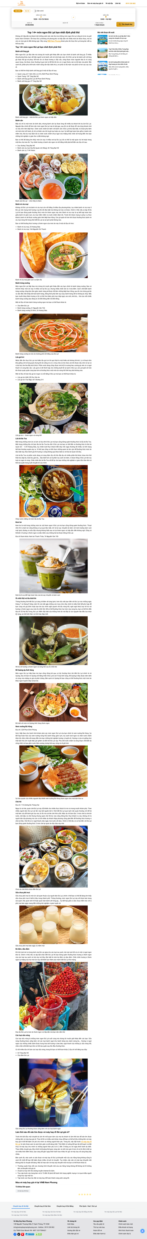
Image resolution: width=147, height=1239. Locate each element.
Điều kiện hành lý (99, 1234)
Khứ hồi (27, 11)
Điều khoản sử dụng (125, 1227)
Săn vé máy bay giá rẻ (95, 3)
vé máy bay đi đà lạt (23, 1191)
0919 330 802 (131, 3)
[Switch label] (34, 11)
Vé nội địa (109, 3)
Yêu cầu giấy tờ (98, 1224)
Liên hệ (117, 3)
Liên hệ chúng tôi (73, 1227)
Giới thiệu (70, 1224)
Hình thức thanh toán (126, 1230)
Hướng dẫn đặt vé (73, 1230)
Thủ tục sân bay (99, 1227)
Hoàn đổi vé (97, 1230)
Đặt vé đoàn (80, 3)
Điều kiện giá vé (72, 1234)
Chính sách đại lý (124, 1234)
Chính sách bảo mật (125, 1224)
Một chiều (18, 11)
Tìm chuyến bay (127, 24)
